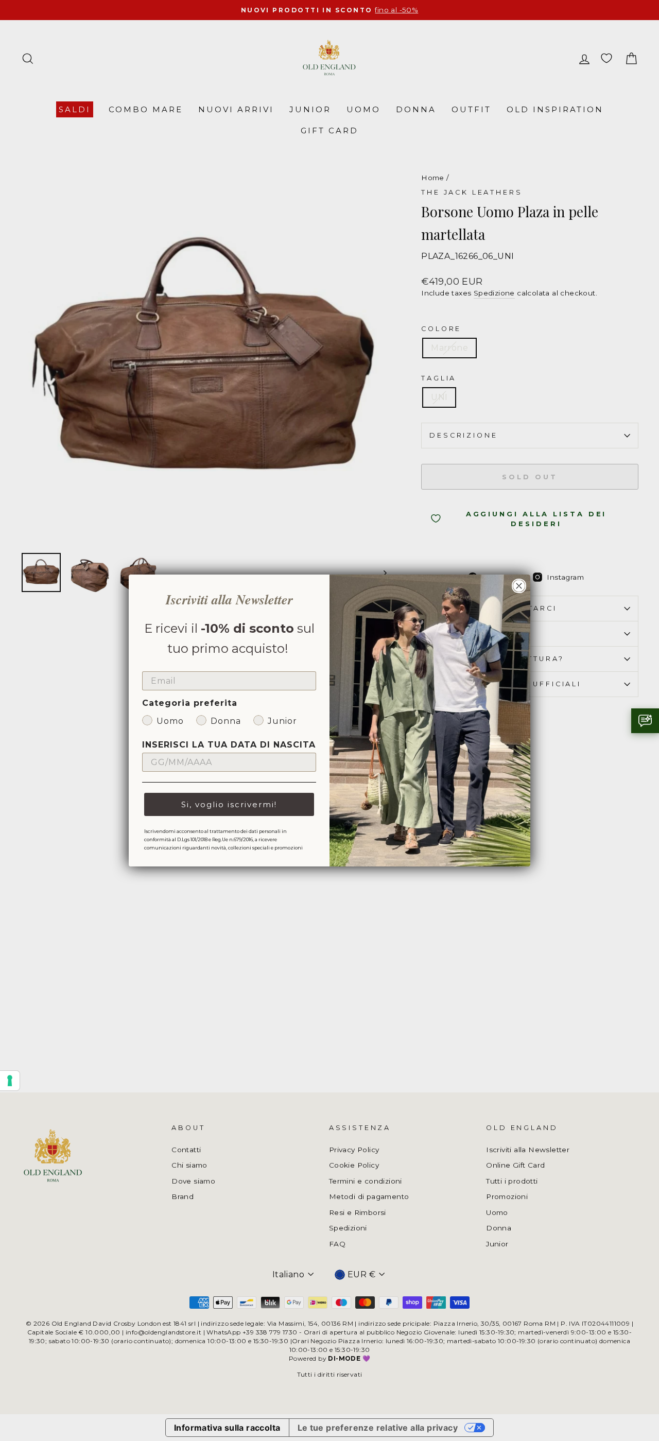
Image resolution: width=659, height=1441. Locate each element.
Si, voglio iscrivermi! (229, 804)
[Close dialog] (519, 586)
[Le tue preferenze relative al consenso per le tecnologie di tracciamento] (10, 1080)
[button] (645, 720)
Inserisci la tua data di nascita (229, 745)
